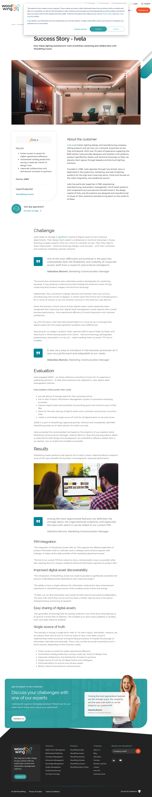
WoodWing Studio (77, 750)
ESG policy (97, 757)
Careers (96, 767)
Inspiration (20, 24)
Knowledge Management (55, 764)
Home (13, 24)
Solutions (49, 746)
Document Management (54, 757)
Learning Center (99, 774)
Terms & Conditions (53, 792)
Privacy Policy (107, 14)
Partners (97, 760)
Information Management (55, 760)
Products (74, 746)
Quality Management (53, 767)
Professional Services (53, 771)
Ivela (69, 145)
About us (97, 750)
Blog (95, 753)
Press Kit (97, 771)
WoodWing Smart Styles (79, 767)
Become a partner (100, 764)
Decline (116, 29)
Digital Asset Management (55, 750)
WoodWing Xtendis (77, 760)
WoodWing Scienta (77, 757)
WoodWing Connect (77, 764)
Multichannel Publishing (54, 753)
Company (98, 746)
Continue (98, 29)
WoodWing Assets (77, 753)
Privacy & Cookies (35, 792)
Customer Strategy (53, 774)
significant (63, 237)
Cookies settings (80, 29)
